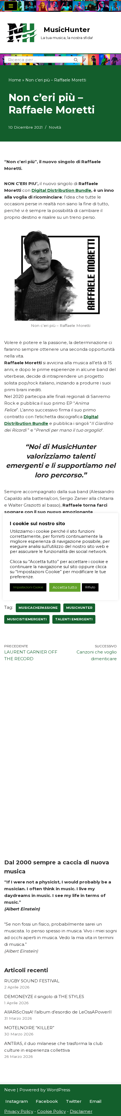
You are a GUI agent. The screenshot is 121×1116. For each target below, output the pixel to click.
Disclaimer (81, 1111)
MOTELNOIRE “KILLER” (29, 1027)
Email (95, 1101)
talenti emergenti (74, 619)
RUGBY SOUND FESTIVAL (31, 980)
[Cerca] (76, 59)
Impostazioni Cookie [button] (28, 587)
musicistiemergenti (27, 619)
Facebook (47, 1101)
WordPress (58, 1089)
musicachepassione (38, 608)
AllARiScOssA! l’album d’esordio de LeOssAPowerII (58, 1012)
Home (14, 80)
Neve (10, 1089)
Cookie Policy (51, 1111)
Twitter (74, 1101)
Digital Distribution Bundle (61, 190)
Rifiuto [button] (90, 587)
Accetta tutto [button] (65, 587)
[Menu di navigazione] (10, 6)
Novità (55, 127)
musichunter (79, 608)
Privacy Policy (18, 1111)
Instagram (16, 1101)
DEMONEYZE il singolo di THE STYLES (44, 996)
